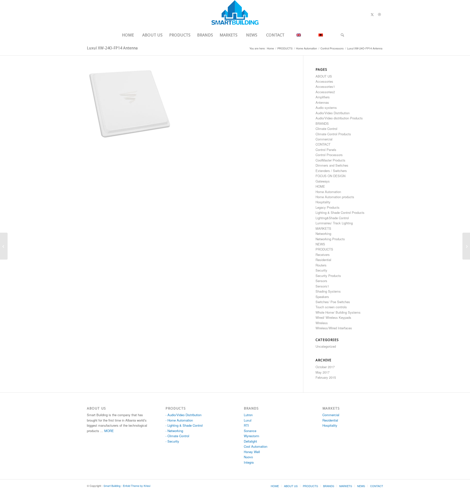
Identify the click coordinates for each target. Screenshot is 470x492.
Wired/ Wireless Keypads (333, 317)
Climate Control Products (333, 134)
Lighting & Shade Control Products (340, 212)
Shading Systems (328, 291)
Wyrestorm (251, 436)
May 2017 (322, 372)
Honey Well (252, 451)
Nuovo (248, 457)
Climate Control (326, 128)
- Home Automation (179, 420)
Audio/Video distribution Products (339, 118)
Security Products (328, 275)
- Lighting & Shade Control (184, 425)
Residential (323, 259)
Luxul (247, 420)
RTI (246, 425)
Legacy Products (328, 207)
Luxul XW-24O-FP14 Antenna (112, 48)
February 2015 (326, 377)
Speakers (322, 296)
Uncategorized (326, 346)
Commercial (324, 139)
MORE (109, 430)
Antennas (322, 102)
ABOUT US (324, 76)
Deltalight (250, 441)
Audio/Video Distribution (333, 113)
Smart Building (112, 486)
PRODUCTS (324, 249)
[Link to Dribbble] (379, 14)
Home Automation (328, 191)
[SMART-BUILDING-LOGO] (235, 14)
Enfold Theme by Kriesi (136, 486)
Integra (249, 462)
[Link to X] (372, 14)
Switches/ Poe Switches (333, 301)
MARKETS (323, 228)
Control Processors (329, 154)
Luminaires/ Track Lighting (334, 223)
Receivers (323, 254)
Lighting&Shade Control (332, 218)
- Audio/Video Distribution (183, 414)
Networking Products (330, 239)
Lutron (248, 414)
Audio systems (326, 107)
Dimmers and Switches (332, 165)
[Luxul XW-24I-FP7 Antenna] (466, 246)
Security (321, 270)
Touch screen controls (331, 307)
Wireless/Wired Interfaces (334, 328)
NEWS (320, 244)
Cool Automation (255, 446)
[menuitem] (128, 35)
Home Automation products (335, 197)
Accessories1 (325, 86)
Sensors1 (322, 286)
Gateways (323, 181)
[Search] (342, 35)
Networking (323, 233)
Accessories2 (325, 92)
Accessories (324, 81)
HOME (320, 186)
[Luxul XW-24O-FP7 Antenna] (4, 246)
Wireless (322, 322)
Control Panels (326, 149)
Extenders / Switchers (331, 170)
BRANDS (322, 123)
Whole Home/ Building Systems (338, 312)
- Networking (174, 430)
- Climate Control (177, 436)
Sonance (250, 430)
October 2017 (325, 367)
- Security (172, 441)
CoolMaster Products (330, 160)
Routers (321, 265)
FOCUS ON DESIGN (330, 175)
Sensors (321, 280)
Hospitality (323, 202)
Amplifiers (323, 97)
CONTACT (323, 144)
